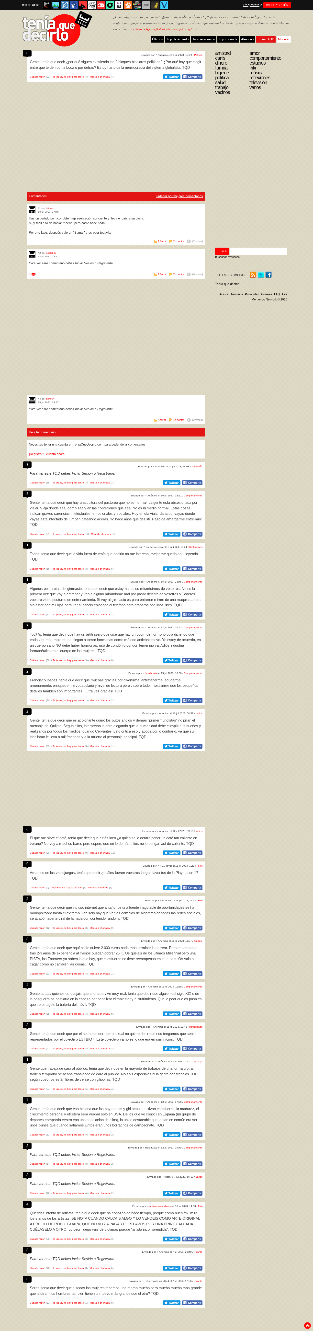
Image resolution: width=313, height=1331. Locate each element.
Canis (220, 58)
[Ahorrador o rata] (155, 5)
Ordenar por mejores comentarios (179, 196)
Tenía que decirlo (227, 284)
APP (284, 294)
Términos (237, 294)
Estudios (257, 63)
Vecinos (222, 92)
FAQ (277, 294)
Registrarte (105, 263)
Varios (199, 713)
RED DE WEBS (30, 5)
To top (307, 1325)
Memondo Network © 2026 (269, 299)
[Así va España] (83, 5)
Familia (221, 67)
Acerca (224, 294)
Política (198, 55)
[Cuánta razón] (56, 5)
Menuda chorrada (100, 76)
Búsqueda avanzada (227, 256)
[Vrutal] (101, 5)
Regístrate (251, 5)
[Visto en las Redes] (74, 5)
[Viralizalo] (164, 5)
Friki (200, 865)
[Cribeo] (110, 5)
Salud (220, 82)
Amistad (223, 53)
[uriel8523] (32, 254)
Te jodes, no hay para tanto (68, 76)
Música (256, 72)
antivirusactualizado (160, 1206)
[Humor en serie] (119, 5)
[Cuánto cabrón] (92, 5)
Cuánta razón (37, 76)
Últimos (157, 39)
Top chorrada (228, 39)
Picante (198, 1252)
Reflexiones (195, 547)
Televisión (196, 466)
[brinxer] (32, 209)
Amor (254, 53)
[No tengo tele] (137, 5)
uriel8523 (51, 253)
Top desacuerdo (203, 39)
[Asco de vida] (47, 5)
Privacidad (252, 294)
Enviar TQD (265, 39)
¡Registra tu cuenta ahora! (47, 454)
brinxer (50, 208)
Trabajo (198, 941)
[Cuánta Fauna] (128, 5)
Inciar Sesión (84, 263)
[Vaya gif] (146, 5)
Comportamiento (193, 495)
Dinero (221, 63)
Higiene (222, 72)
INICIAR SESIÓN (277, 5)
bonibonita (151, 673)
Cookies (266, 294)
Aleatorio (247, 39)
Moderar (284, 39)
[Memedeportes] (65, 5)
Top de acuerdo (178, 39)
